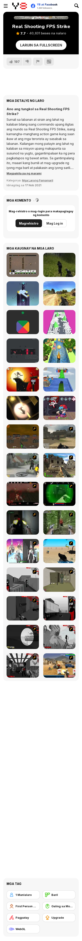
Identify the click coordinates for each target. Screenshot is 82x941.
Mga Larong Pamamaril (37, 180)
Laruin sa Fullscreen (41, 45)
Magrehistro (28, 223)
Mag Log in (54, 223)
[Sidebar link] (5, 6)
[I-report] (38, 62)
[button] (24, 173)
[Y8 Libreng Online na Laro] (19, 6)
